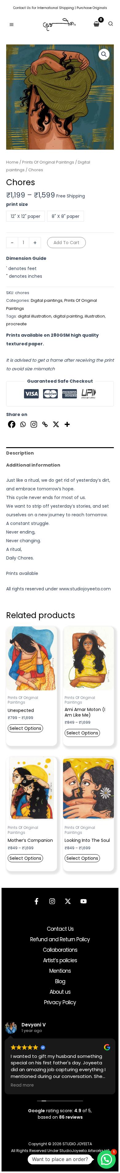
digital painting (68, 316)
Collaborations (60, 950)
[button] (111, 24)
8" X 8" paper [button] (65, 216)
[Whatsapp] (23, 424)
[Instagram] (34, 424)
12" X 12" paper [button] (25, 216)
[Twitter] (68, 901)
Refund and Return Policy (60, 939)
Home (12, 162)
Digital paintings (46, 300)
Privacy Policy (60, 1002)
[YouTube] (83, 901)
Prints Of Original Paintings (48, 162)
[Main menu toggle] (11, 24)
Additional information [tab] (33, 465)
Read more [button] (22, 1085)
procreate (16, 324)
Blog (60, 981)
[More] (67, 424)
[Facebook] (12, 424)
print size (17, 204)
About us (60, 992)
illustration (95, 316)
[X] (56, 424)
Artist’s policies (60, 960)
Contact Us (22, 8)
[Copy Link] (45, 424)
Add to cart (66, 242)
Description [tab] (20, 453)
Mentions (60, 971)
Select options (25, 728)
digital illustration (34, 316)
